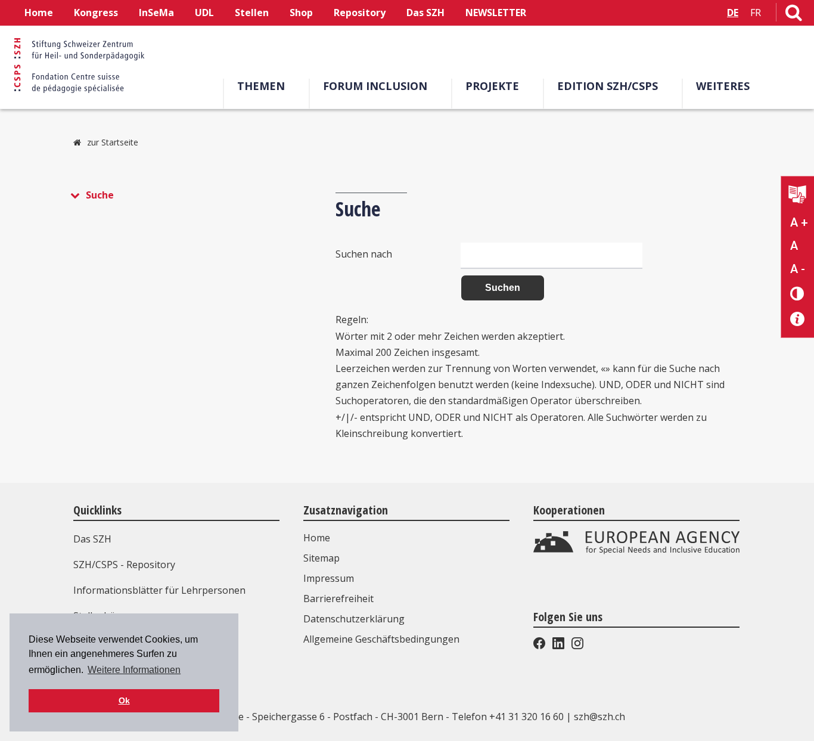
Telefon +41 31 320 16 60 (508, 716)
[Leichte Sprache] (797, 195)
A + (799, 222)
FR (755, 12)
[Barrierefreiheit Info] (797, 319)
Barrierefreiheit (338, 598)
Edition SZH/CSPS (607, 86)
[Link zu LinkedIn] (558, 645)
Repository (360, 12)
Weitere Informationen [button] (134, 670)
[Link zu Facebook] (540, 645)
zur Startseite (112, 142)
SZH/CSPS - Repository (124, 564)
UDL (204, 12)
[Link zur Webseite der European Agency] (636, 550)
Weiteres (723, 86)
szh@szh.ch (599, 716)
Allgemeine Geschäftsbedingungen (381, 639)
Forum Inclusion (375, 86)
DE (732, 12)
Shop (301, 12)
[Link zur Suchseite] (793, 14)
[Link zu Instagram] (576, 645)
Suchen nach (363, 253)
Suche (100, 194)
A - (797, 269)
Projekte (492, 86)
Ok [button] (124, 700)
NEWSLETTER (495, 12)
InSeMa (156, 12)
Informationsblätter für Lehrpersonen (159, 590)
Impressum (328, 578)
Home (38, 12)
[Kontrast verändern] (797, 293)
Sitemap (321, 558)
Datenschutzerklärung (354, 618)
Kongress (96, 12)
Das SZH (425, 12)
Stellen (252, 12)
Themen (261, 86)
